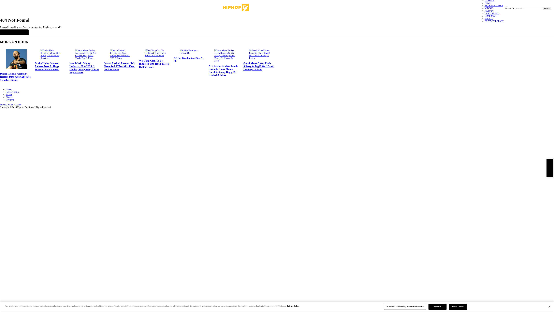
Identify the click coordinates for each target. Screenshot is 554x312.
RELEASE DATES (494, 5)
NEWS (488, 3)
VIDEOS (489, 8)
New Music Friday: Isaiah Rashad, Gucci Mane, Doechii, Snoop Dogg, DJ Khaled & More (223, 70)
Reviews (10, 100)
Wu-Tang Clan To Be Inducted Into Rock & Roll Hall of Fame (154, 63)
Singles (9, 97)
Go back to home (14, 32)
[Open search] (506, 6)
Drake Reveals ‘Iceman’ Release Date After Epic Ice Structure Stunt (15, 76)
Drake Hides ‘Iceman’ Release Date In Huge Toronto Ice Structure (47, 66)
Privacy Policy (6, 104)
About (18, 104)
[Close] (549, 306)
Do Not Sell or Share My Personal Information (405, 306)
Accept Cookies (458, 306)
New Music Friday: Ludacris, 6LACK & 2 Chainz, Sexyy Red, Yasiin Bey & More (84, 68)
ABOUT (489, 18)
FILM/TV (489, 11)
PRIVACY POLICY (494, 21)
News (8, 89)
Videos (9, 94)
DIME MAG (491, 16)
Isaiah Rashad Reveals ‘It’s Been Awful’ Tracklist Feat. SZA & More (119, 66)
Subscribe (549, 168)
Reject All (437, 306)
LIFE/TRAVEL (492, 13)
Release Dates (12, 92)
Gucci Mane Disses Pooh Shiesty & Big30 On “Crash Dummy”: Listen (258, 66)
